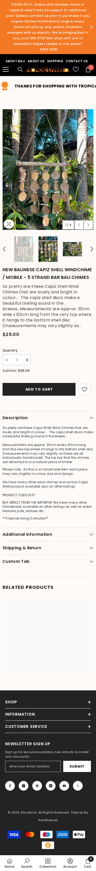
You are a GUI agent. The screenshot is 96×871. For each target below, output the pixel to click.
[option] (48, 169)
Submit (77, 766)
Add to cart (39, 389)
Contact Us (77, 61)
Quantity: (10, 350)
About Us (36, 61)
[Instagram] (23, 786)
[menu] (6, 69)
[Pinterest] (37, 786)
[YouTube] (64, 786)
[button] (78, 224)
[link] (25, 663)
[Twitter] (78, 786)
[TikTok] (51, 786)
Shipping (55, 61)
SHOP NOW (49, 49)
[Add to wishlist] (84, 389)
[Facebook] (10, 786)
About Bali (15, 61)
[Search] (20, 69)
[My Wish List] (76, 69)
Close (91, 27)
